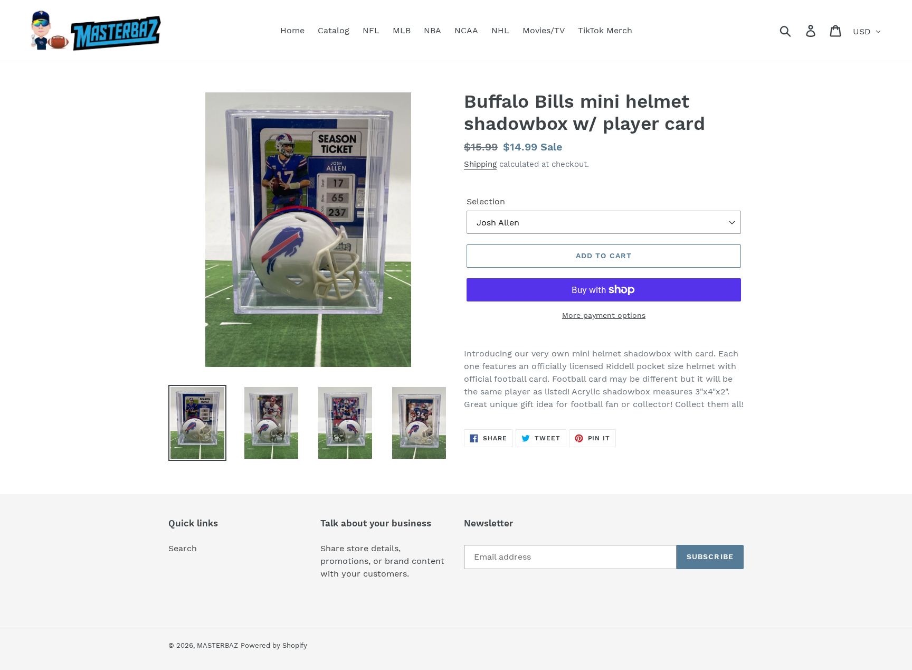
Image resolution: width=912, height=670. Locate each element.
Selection (486, 201)
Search (182, 548)
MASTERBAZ (217, 645)
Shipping (480, 164)
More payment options (603, 315)
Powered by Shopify (274, 645)
